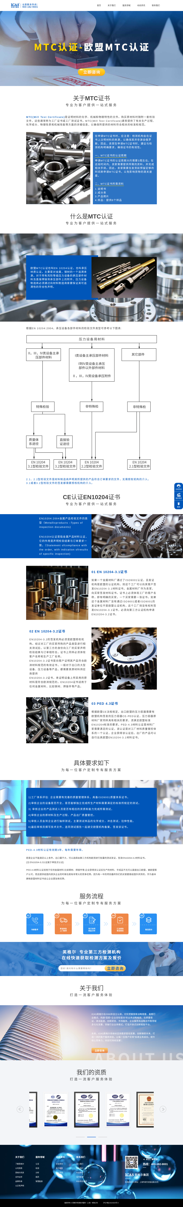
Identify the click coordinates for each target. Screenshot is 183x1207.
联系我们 (156, 5)
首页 (99, 5)
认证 (37, 1164)
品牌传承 (18, 1181)
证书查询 (79, 1177)
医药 (37, 1177)
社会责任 (79, 1173)
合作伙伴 (18, 1177)
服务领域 (126, 5)
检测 (37, 1168)
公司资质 (18, 1168)
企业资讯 (59, 1164)
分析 (37, 1173)
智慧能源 (39, 1181)
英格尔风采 (19, 1173)
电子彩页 (59, 1168)
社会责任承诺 (81, 1181)
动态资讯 (141, 5)
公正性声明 (19, 1186)
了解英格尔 (19, 1164)
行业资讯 (59, 1173)
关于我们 (112, 5)
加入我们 (79, 1164)
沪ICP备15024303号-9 (111, 1203)
